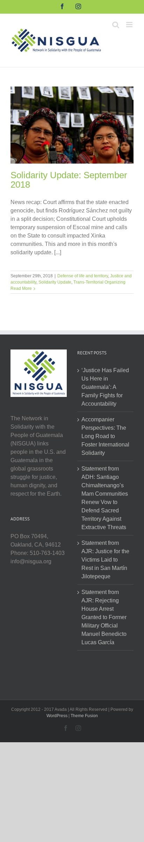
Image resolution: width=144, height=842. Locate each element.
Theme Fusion (84, 715)
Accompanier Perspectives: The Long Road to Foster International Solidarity (105, 436)
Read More (21, 288)
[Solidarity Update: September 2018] (72, 125)
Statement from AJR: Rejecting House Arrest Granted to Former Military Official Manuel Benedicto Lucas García (104, 617)
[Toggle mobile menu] (130, 24)
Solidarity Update (54, 282)
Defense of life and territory (82, 275)
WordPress (56, 715)
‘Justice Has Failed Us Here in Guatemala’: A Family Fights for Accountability (105, 387)
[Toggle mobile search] (115, 24)
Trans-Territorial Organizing (99, 282)
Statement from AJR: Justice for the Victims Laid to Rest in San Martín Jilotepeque (105, 559)
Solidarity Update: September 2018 (68, 180)
